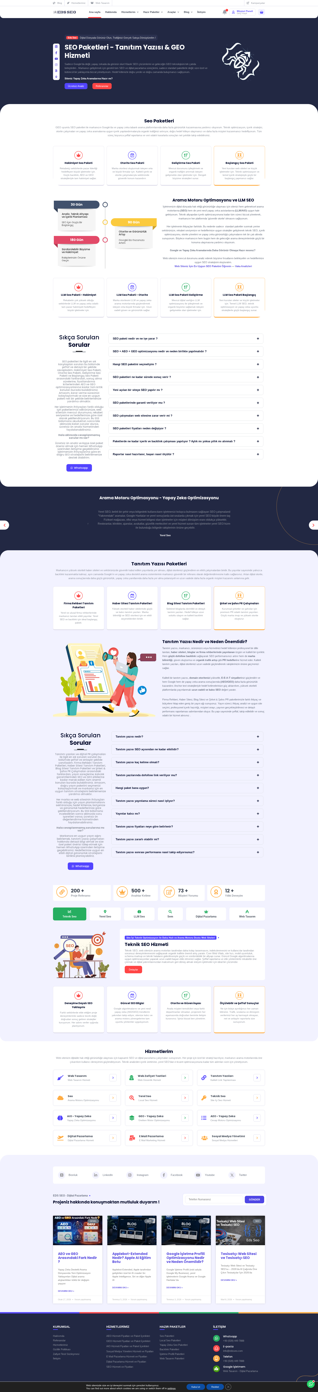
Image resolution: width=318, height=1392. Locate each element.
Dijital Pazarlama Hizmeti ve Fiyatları (126, 1361)
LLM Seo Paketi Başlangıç (239, 295)
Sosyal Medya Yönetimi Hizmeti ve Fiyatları (130, 1351)
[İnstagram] (56, 64)
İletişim (201, 12)
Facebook (177, 1175)
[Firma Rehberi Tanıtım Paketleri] (78, 596)
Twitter (243, 1175)
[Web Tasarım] (113, 1077)
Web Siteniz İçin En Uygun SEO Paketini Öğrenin (203, 266)
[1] (225, 12)
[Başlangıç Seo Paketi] (239, 155)
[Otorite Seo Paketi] (132, 155)
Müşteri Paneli (245, 11)
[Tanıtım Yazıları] (257, 1077)
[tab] (69, 914)
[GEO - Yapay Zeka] (185, 1118)
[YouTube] (56, 59)
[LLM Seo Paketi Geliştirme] (186, 287)
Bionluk (73, 1175)
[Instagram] (129, 1175)
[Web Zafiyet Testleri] (185, 1077)
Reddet (215, 1387)
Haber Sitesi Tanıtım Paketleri (132, 603)
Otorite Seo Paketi (132, 163)
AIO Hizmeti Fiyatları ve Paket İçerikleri (127, 1346)
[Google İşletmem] (216, 1368)
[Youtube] (198, 1175)
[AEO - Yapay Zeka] (257, 1118)
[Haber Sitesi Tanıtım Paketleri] (132, 596)
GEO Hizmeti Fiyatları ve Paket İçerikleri (128, 1341)
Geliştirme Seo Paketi (186, 163)
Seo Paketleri (159, 121)
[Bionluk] (56, 70)
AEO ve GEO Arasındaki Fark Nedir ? (77, 1257)
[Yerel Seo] (185, 1098)
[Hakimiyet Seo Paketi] (78, 155)
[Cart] (262, 12)
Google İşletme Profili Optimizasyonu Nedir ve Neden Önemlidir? (185, 1257)
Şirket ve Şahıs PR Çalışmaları (239, 603)
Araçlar (171, 12)
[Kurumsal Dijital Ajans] (64, 12)
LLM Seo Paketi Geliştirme (186, 295)
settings (171, 1388)
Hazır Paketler (151, 12)
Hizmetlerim (128, 12)
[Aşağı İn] (56, 76)
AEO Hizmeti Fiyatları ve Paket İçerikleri (128, 1336)
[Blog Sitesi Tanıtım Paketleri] (186, 596)
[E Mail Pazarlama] (185, 1138)
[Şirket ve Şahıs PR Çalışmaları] (239, 596)
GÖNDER (254, 1199)
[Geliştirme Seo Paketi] (186, 155)
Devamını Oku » (66, 1291)
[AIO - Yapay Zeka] (113, 1118)
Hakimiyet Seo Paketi (78, 163)
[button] (4, 525)
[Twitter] (232, 1175)
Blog (186, 12)
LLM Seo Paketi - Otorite (132, 295)
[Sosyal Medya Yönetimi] (257, 1138)
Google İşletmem (234, 1366)
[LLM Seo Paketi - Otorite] (132, 287)
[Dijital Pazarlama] (113, 1138)
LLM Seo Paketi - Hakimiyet (78, 295)
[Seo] (113, 1098)
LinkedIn (108, 1175)
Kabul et (195, 1387)
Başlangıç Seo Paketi (239, 163)
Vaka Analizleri (243, 266)
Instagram (142, 1175)
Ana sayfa (94, 12)
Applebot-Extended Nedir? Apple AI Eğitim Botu (131, 1257)
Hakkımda (111, 12)
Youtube (210, 1175)
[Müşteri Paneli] (233, 12)
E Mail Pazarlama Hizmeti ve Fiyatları (126, 1356)
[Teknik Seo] (257, 1098)
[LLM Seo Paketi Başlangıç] (239, 287)
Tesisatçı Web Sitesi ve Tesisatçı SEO (239, 1255)
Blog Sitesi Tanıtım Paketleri (186, 603)
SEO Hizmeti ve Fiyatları (119, 1366)
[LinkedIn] (56, 47)
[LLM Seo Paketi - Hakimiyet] (78, 287)
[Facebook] (56, 53)
